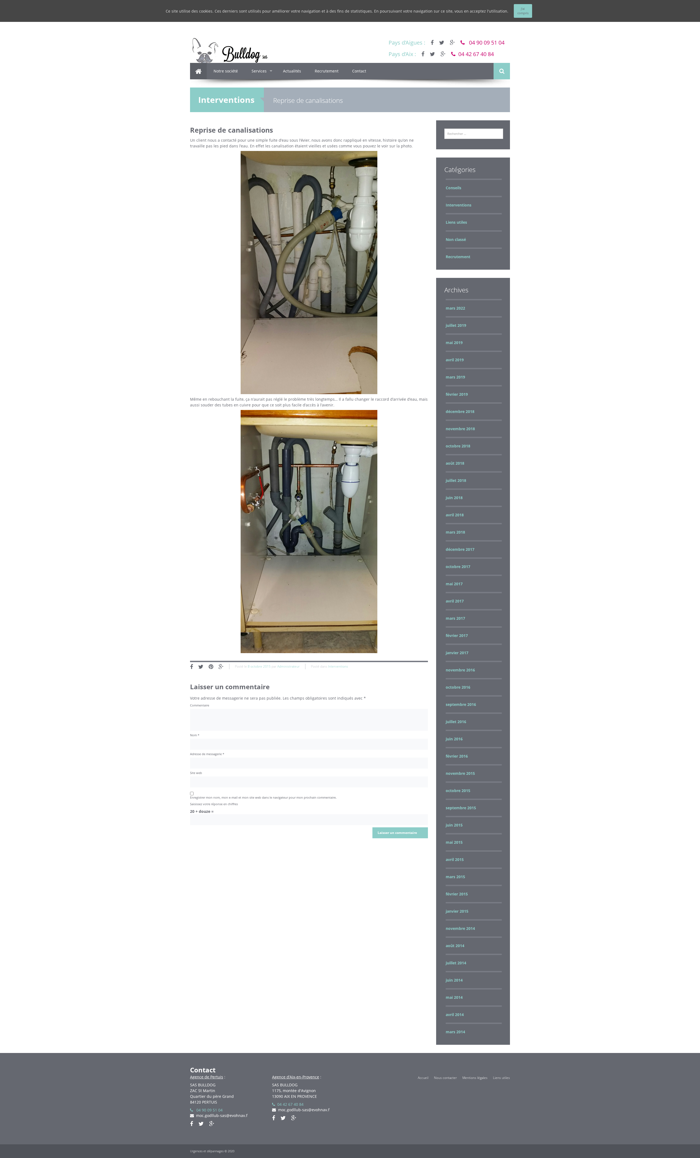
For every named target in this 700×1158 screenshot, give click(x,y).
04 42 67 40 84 (475, 54)
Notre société (226, 71)
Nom (194, 735)
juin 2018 (454, 497)
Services (259, 71)
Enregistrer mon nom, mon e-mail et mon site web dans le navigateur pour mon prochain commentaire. (263, 797)
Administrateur (288, 666)
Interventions (226, 99)
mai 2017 (454, 583)
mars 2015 (455, 876)
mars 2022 (455, 308)
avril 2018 (455, 514)
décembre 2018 (460, 411)
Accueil (423, 1077)
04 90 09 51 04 (484, 42)
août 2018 (455, 463)
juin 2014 (454, 980)
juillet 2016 (456, 721)
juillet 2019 (456, 325)
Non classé (456, 239)
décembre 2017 (460, 549)
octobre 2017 (458, 566)
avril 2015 (455, 859)
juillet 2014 (456, 962)
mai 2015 (454, 842)
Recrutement (327, 71)
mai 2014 (454, 997)
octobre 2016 (458, 687)
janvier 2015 (457, 911)
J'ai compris (523, 11)
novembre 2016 (460, 670)
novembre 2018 (460, 428)
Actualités (292, 71)
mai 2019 (454, 342)
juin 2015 (454, 825)
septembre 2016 (461, 704)
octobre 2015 (458, 790)
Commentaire (199, 705)
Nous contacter (445, 1077)
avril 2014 (455, 1014)
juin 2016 (454, 738)
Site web (196, 773)
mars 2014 (455, 1031)
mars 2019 (455, 377)
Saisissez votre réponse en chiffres (214, 804)
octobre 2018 (458, 446)
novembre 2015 (460, 773)
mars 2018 (455, 532)
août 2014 (455, 945)
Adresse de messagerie (207, 754)
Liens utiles (456, 222)
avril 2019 (455, 359)
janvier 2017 (457, 652)
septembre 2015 (461, 807)
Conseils (453, 187)
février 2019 (457, 394)
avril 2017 (455, 601)
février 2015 (457, 894)
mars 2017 (455, 618)
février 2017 (457, 635)
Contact (359, 71)
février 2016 (457, 756)
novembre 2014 (460, 928)
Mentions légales (475, 1077)
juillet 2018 (456, 480)
